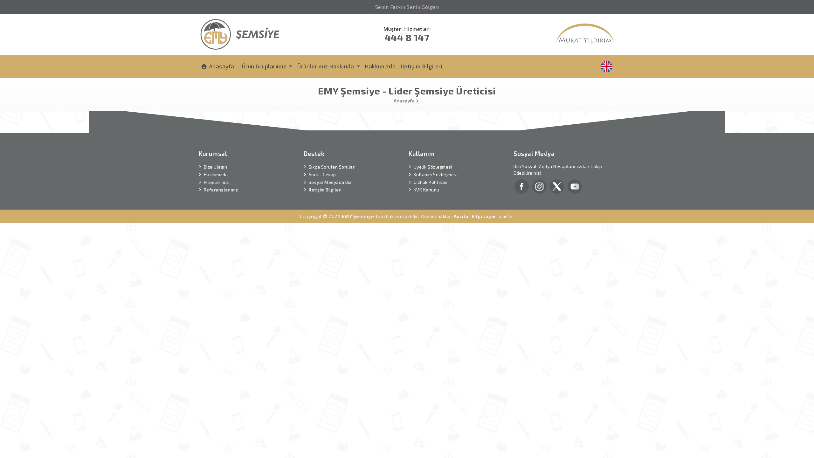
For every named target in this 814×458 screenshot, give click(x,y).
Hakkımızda (380, 66)
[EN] (607, 66)
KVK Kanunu (426, 189)
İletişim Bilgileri (421, 66)
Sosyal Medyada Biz (330, 182)
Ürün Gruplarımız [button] (265, 66)
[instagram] (539, 186)
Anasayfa (221, 66)
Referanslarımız (221, 189)
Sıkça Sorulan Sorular (332, 167)
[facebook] (521, 186)
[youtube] (575, 186)
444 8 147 (407, 37)
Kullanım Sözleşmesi (436, 174)
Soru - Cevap (322, 174)
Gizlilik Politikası (431, 182)
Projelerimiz (216, 182)
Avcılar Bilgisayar (475, 216)
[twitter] (557, 186)
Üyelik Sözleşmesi (433, 167)
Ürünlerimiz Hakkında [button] (326, 66)
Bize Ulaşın (215, 167)
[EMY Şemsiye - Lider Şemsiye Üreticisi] (240, 34)
